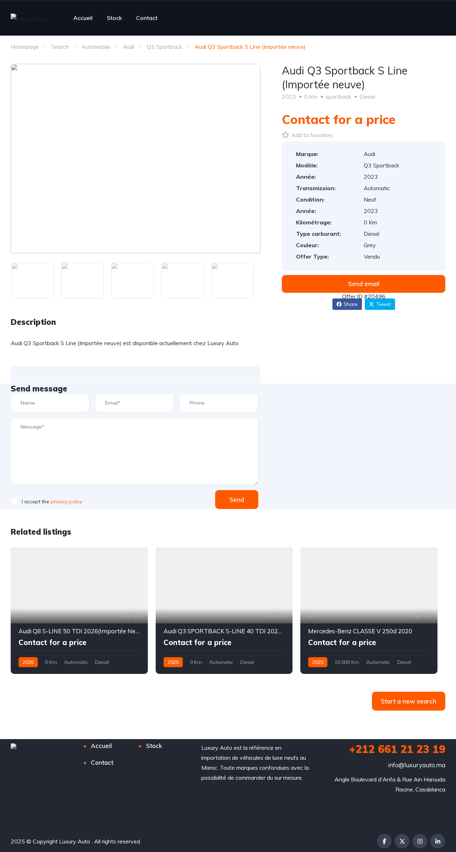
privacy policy (66, 501)
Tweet (383, 304)
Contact (146, 17)
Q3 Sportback (164, 46)
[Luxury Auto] (29, 18)
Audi (128, 46)
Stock (114, 17)
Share (351, 304)
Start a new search (408, 701)
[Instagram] (420, 841)
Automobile (96, 46)
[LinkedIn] (437, 841)
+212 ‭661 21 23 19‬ (397, 749)
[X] (402, 841)
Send (236, 499)
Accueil (83, 17)
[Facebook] (384, 841)
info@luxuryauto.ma (416, 765)
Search (60, 46)
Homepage (25, 46)
